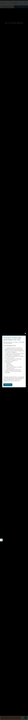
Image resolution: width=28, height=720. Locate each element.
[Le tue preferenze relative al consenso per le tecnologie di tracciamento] (1, 540)
